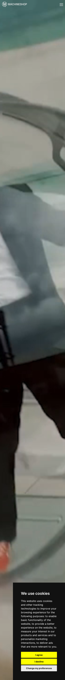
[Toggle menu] (61, 4)
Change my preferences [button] (39, 668)
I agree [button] (39, 655)
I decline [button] (39, 661)
